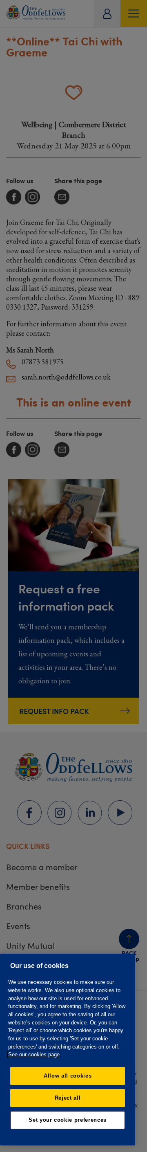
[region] (67, 1049)
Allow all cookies (67, 1076)
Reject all (68, 1098)
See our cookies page (34, 1054)
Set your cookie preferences (68, 1120)
